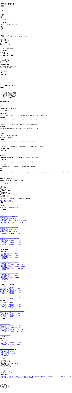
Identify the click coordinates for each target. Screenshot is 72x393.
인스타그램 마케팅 (60, 376)
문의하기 (9, 200)
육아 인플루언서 (31, 376)
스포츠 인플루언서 (37, 376)
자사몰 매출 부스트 (4, 387)
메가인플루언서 (31, 377)
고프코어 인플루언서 (53, 376)
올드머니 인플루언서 (45, 376)
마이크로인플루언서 (17, 377)
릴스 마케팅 (5, 377)
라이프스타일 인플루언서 (23, 376)
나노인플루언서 (10, 377)
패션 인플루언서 (10, 376)
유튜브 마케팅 (66, 376)
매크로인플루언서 (24, 377)
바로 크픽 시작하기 (4, 200)
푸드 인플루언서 (16, 376)
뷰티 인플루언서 (3, 376)
